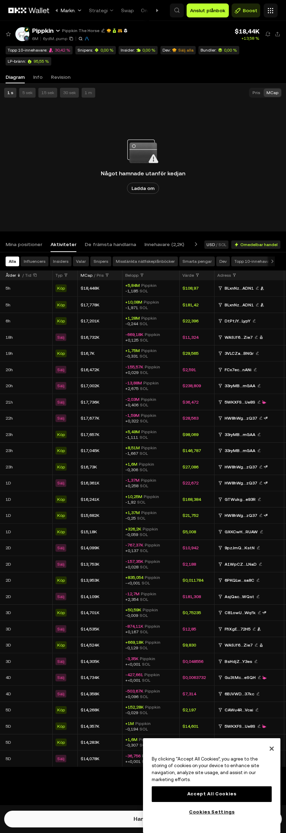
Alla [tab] (12, 261)
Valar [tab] (81, 261)
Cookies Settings (212, 812)
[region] (211, 785)
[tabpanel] (143, 528)
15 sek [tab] (48, 92)
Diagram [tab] (15, 77)
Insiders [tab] (60, 261)
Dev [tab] (223, 261)
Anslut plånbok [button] (207, 10)
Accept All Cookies (211, 793)
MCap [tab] (272, 92)
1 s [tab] (10, 92)
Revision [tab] (60, 77)
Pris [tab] (256, 92)
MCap (86, 275)
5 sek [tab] (27, 92)
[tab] (24, 244)
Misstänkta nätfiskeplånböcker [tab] (145, 261)
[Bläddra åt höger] (194, 244)
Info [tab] (38, 77)
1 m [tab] (88, 92)
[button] (176, 10)
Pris (100, 275)
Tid (28, 275)
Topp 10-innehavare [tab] (253, 261)
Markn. (68, 10)
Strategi (98, 10)
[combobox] (61, 275)
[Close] (271, 748)
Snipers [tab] (100, 261)
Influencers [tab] (34, 261)
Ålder (11, 275)
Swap (127, 10)
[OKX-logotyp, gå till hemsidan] (29, 10)
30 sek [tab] (69, 92)
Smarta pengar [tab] (197, 261)
